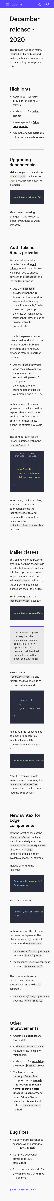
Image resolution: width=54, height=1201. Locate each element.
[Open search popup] (47, 4)
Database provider (19, 454)
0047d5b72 (37, 1173)
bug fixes (38, 137)
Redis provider (34, 454)
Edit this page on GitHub (24, 1189)
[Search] (47, 4)
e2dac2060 (19, 1162)
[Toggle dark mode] (39, 4)
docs (22, 792)
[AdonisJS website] (17, 4)
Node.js (37, 1080)
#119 (23, 1177)
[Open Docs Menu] (7, 4)
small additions (35, 132)
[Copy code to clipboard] (40, 195)
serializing (38, 1061)
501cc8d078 (27, 1148)
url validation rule (28, 1035)
